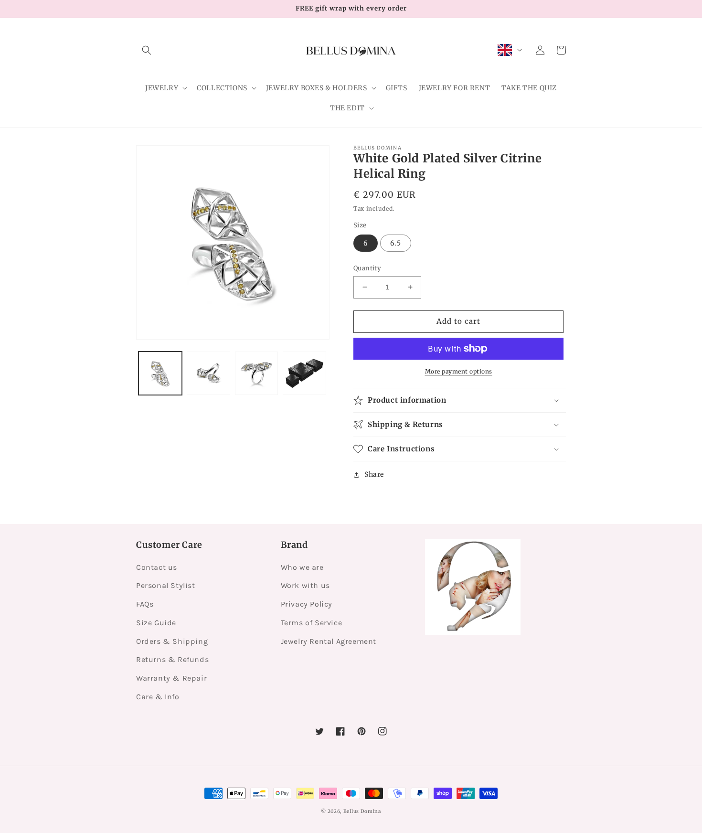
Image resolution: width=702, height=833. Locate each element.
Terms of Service (311, 622)
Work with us (305, 585)
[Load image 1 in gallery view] (160, 373)
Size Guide (156, 622)
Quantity (367, 268)
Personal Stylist (165, 585)
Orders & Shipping (172, 641)
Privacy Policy (306, 604)
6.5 (395, 243)
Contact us (156, 567)
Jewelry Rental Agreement (328, 641)
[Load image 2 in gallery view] (208, 373)
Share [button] (374, 474)
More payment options (458, 371)
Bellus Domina (362, 811)
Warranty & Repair (171, 678)
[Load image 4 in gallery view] (304, 373)
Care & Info (158, 696)
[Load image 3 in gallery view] (256, 373)
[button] (146, 50)
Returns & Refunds (172, 659)
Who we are (302, 567)
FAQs (144, 604)
